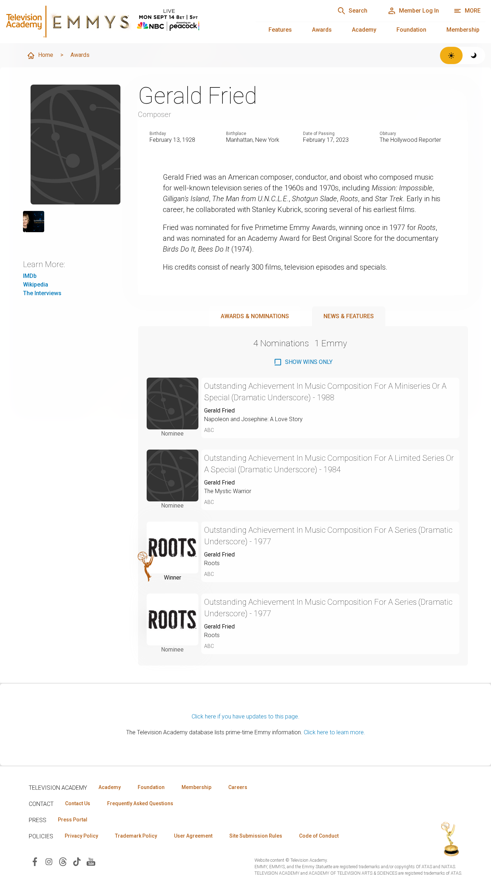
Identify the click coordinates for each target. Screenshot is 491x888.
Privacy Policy (81, 836)
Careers (237, 787)
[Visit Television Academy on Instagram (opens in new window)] (49, 861)
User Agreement (193, 836)
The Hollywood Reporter (410, 139)
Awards (322, 29)
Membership (462, 29)
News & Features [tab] (348, 316)
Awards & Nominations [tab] (255, 316)
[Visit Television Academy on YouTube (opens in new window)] (91, 861)
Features (280, 29)
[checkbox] (303, 362)
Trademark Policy (136, 836)
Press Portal (72, 819)
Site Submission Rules (255, 836)
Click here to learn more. (334, 732)
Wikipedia (35, 284)
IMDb (30, 275)
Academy (364, 29)
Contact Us (77, 803)
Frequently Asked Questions (140, 803)
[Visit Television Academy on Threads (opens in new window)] (63, 861)
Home (45, 54)
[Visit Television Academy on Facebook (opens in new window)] (35, 861)
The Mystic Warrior (227, 491)
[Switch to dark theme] (474, 55)
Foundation (411, 29)
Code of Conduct (319, 836)
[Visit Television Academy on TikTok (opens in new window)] (77, 861)
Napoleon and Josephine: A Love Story (253, 419)
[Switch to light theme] (451, 55)
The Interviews (42, 293)
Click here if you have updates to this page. (245, 716)
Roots (212, 563)
